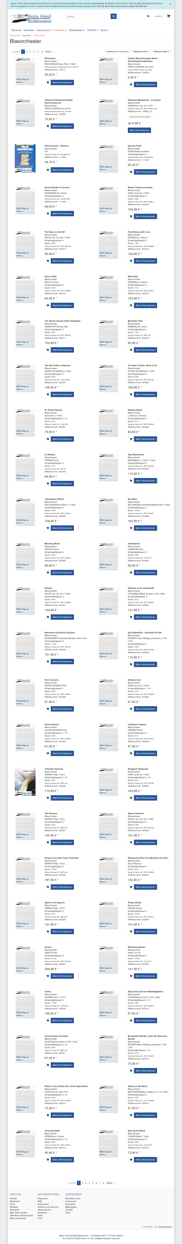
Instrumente (43, 30)
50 (161, 51)
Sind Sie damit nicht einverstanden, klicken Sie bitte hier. (122, 6)
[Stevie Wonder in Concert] (25, 199)
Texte (103, 30)
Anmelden (158, 16)
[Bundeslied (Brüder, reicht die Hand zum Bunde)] (108, 1048)
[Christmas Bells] (25, 1143)
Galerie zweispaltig (118, 51)
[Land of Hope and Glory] (25, 1048)
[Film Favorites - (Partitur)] (25, 158)
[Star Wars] (108, 511)
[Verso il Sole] (25, 288)
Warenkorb (15, 1201)
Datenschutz (43, 1204)
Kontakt (13, 1198)
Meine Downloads (18, 1218)
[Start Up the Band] (108, 1143)
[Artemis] (25, 600)
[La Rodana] (25, 466)
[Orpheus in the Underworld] (108, 600)
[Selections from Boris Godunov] (25, 645)
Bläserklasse (76, 30)
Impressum (43, 1198)
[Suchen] (114, 16)
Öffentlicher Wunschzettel (21, 1215)
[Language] (148, 16)
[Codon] (25, 1003)
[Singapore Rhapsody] (108, 781)
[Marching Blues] (25, 555)
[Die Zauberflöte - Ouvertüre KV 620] (108, 645)
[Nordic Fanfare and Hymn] (108, 199)
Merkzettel (14, 1209)
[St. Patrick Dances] (25, 422)
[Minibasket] (168, 16)
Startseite (16, 30)
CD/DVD (92, 30)
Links (40, 1218)
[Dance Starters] (25, 736)
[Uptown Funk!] (108, 158)
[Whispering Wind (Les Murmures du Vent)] (108, 870)
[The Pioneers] (25, 825)
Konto (12, 1204)
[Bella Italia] (108, 288)
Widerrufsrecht (44, 1209)
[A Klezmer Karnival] (25, 781)
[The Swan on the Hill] (25, 244)
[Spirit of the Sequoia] (25, 914)
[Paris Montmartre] (108, 466)
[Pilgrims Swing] (108, 422)
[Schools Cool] (108, 692)
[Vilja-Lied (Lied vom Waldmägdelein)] (108, 1003)
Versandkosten (165, 1226)
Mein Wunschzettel (18, 1212)
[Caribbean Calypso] (108, 736)
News (40, 1215)
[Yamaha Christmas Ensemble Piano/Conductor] (25, 112)
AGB (40, 1201)
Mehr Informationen (62, 82)
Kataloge (14, 1206)
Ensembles (59, 30)
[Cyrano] (25, 959)
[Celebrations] (108, 555)
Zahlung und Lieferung (48, 1206)
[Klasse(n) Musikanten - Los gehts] (108, 112)
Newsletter (42, 1212)
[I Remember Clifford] (25, 511)
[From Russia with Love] (108, 244)
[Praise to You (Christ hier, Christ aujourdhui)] (25, 1098)
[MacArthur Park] (108, 333)
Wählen (141, 51)
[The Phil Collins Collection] (25, 377)
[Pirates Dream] (108, 914)
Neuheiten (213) (72, 1198)
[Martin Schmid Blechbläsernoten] (35, 18)
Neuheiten (29, 30)
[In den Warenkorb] (48, 82)
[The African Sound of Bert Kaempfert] (25, 333)
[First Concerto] (25, 692)
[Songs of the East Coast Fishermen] (25, 870)
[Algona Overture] (108, 825)
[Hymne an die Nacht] (108, 1098)
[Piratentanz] (25, 70)
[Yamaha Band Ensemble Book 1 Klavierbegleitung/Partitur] (108, 70)
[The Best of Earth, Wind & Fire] (108, 377)
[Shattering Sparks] (108, 959)
